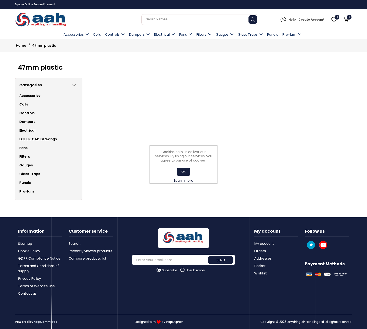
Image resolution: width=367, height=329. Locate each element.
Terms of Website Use (36, 286)
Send (220, 259)
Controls (112, 34)
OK (183, 172)
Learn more (183, 180)
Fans (183, 34)
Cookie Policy (29, 251)
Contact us (27, 293)
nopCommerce (45, 322)
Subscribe (170, 270)
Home (21, 45)
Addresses (263, 258)
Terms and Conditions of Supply (38, 268)
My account (264, 243)
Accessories (74, 34)
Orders (260, 251)
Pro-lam (289, 34)
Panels (272, 34)
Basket (260, 265)
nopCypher (174, 322)
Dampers (137, 34)
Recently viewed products (90, 251)
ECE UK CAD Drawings (38, 139)
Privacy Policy (29, 278)
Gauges (222, 34)
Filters (201, 34)
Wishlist (260, 273)
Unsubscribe (195, 270)
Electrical (162, 34)
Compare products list (87, 258)
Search (74, 243)
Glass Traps (248, 34)
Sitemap (25, 243)
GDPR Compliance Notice (39, 258)
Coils (97, 34)
